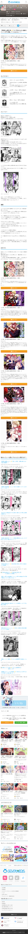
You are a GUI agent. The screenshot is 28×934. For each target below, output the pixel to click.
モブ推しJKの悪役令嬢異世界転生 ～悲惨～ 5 (11, 403)
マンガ (13, 15)
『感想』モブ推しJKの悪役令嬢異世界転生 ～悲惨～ (20, 740)
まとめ (9, 865)
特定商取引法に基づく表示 (7, 905)
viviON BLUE (20, 921)
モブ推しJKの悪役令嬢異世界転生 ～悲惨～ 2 (11, 307)
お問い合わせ (4, 894)
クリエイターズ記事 (18, 22)
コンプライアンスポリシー (7, 910)
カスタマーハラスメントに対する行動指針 (10, 891)
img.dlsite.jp (6, 87)
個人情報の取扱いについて (7, 906)
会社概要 (4, 887)
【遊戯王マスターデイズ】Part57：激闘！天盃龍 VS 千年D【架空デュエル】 (20, 758)
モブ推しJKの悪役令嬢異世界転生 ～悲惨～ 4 (11, 371)
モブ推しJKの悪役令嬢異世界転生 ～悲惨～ (11, 61)
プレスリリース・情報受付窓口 (8, 896)
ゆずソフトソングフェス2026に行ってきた (6, 832)
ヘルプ (3, 892)
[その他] (20, 26)
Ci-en (7, 921)
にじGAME (20, 918)
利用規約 (4, 889)
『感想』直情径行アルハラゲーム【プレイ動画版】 (20, 792)
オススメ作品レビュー (7, 22)
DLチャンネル (14, 2)
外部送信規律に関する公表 (7, 908)
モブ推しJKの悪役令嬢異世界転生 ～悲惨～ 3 (11, 339)
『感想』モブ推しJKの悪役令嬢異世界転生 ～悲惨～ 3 (7, 740)
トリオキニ (7, 925)
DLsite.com (7, 918)
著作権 (3, 901)
